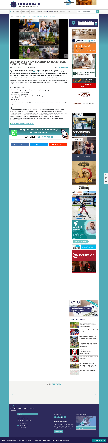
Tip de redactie (59, 145)
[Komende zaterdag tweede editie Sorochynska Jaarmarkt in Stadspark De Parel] (74, 325)
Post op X (40, 145)
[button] (11, 394)
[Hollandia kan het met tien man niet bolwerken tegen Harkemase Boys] (74, 352)
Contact (68, 11)
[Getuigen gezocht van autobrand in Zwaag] (74, 332)
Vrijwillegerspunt (63, 67)
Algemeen (18, 11)
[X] (58, 417)
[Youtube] (61, 417)
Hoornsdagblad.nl (29, 4)
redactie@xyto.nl (24, 425)
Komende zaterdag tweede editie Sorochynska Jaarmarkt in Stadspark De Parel (88, 324)
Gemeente (32, 11)
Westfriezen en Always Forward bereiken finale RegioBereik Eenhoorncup (88, 345)
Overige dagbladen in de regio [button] (85, 428)
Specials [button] (45, 11)
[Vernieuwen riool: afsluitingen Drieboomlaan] (74, 372)
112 (13, 11)
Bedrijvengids (25, 11)
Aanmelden (58, 431)
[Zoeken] (97, 11)
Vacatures (62, 11)
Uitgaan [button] (56, 11)
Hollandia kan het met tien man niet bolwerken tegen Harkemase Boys (88, 351)
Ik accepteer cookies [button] (99, 440)
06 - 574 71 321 (45, 137)
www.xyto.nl (23, 427)
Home (12, 16)
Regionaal (39, 11)
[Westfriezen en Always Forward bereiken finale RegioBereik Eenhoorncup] (74, 345)
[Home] (11, 12)
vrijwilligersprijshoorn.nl (37, 72)
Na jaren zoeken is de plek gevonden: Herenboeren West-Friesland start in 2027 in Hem (88, 365)
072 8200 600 (23, 423)
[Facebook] (55, 417)
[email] (106, 182)
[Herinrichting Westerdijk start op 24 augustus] (74, 359)
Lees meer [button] (66, 440)
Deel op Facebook (21, 145)
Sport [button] (50, 11)
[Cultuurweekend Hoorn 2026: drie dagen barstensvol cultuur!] (74, 339)
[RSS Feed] (64, 417)
